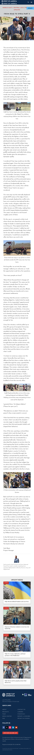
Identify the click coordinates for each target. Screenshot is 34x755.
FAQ (3, 718)
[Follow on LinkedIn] (13, 727)
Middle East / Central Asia (13, 7)
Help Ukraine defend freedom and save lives (17, 601)
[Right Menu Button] (31, 2)
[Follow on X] (7, 727)
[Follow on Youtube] (16, 727)
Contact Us (21, 709)
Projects (5, 711)
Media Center (7, 716)
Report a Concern (24, 716)
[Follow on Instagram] (10, 727)
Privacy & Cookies (24, 718)
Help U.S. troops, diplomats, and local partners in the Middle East (15, 654)
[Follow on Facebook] (3, 727)
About (4, 709)
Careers (20, 711)
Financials (21, 714)
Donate (30, 8)
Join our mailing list (10, 733)
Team (4, 714)
